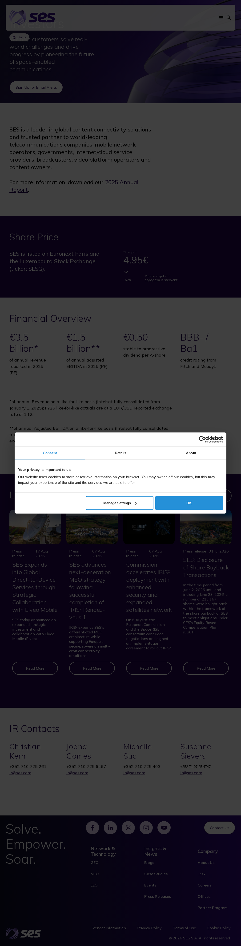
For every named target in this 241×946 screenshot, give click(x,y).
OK (189, 503)
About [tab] (191, 453)
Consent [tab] (50, 453)
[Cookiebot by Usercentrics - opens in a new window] (202, 439)
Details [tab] (120, 453)
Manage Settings (117, 503)
